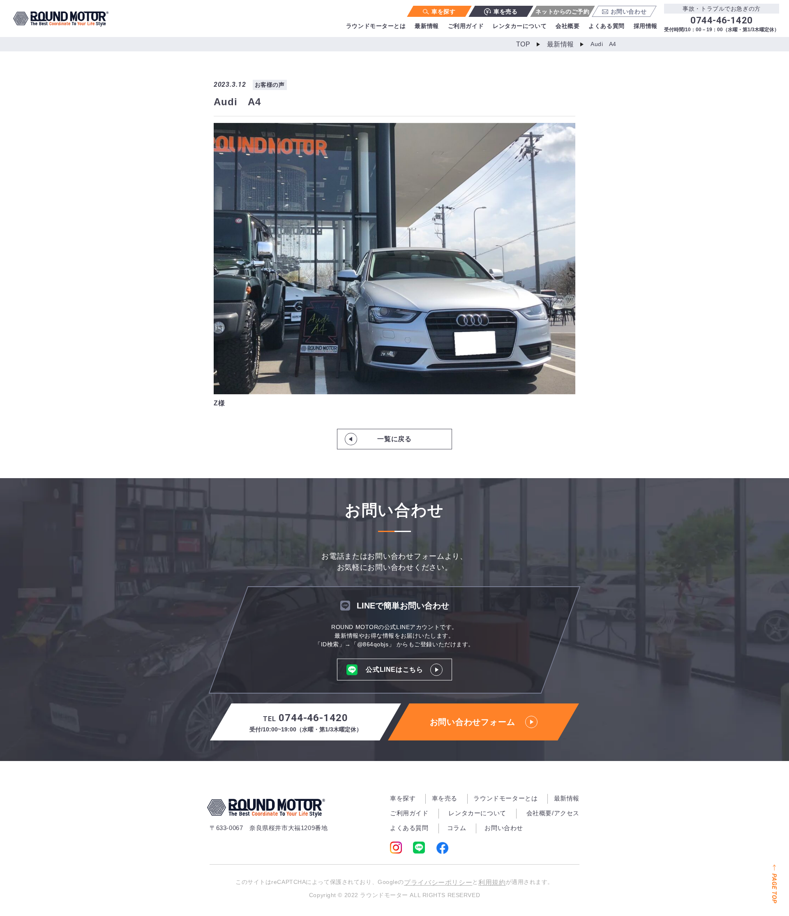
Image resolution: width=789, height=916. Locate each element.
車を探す (443, 11)
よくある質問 (606, 26)
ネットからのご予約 (562, 11)
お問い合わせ (628, 11)
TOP (523, 44)
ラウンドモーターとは (376, 26)
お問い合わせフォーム (472, 721)
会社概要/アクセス (552, 813)
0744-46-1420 (305, 722)
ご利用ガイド (466, 26)
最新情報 (426, 26)
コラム (456, 827)
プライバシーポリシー (438, 882)
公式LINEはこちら (394, 669)
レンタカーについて (520, 26)
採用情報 (646, 26)
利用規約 (492, 882)
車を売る (505, 11)
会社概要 (567, 26)
